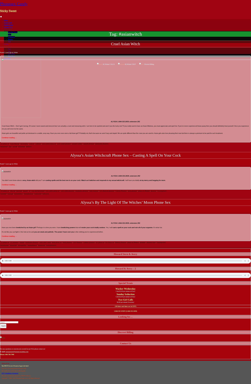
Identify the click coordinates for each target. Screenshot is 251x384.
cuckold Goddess (77, 144)
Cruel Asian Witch (125, 44)
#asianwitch (4, 146)
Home (6, 20)
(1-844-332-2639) (131, 311)
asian (10, 146)
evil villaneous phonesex (107, 191)
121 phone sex (4, 144)
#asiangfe (10, 194)
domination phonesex (101, 144)
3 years (7, 52)
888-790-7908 (9, 354)
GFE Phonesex (77, 242)
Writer (16, 52)
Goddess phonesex (89, 242)
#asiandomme (4, 245)
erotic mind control (45, 242)
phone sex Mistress (144, 191)
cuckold (14, 146)
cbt (30, 191)
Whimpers (11, 37)
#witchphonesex (51, 245)
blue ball (12, 191)
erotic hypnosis (94, 191)
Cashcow (32, 144)
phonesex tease (151, 242)
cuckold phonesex (88, 144)
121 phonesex (14, 242)
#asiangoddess (22, 245)
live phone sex (100, 242)
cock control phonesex (64, 144)
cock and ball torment (38, 191)
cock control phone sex (49, 144)
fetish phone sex (57, 242)
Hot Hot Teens (12, 32)
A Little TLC (8, 27)
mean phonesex (132, 191)
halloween (45, 194)
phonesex (29, 146)
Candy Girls (8, 23)
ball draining (24, 144)
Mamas (10, 39)
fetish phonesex (67, 242)
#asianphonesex (29, 194)
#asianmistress (18, 194)
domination (21, 146)
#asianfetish (13, 245)
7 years (7, 164)
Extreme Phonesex (121, 191)
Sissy (9, 34)
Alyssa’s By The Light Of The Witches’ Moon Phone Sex (125, 202)
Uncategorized (161, 191)
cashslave (38, 144)
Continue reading (9, 138)
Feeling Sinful (8, 25)
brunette (25, 191)
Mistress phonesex (120, 242)
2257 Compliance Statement (10, 373)
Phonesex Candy (14, 4)
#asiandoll (3, 194)
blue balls (19, 191)
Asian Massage (15, 144)
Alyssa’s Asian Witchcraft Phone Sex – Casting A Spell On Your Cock (125, 155)
